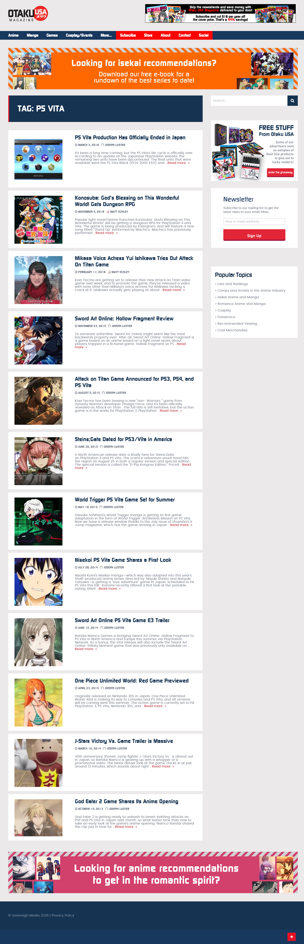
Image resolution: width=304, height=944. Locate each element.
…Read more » (176, 163)
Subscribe (128, 35)
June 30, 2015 (87, 447)
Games (52, 35)
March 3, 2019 (88, 145)
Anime (13, 35)
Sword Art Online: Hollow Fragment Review (124, 318)
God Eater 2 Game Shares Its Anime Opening (126, 801)
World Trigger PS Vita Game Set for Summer (125, 499)
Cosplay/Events (79, 35)
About (165, 35)
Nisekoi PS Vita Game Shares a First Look (123, 560)
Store (148, 35)
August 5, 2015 (88, 393)
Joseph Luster (114, 145)
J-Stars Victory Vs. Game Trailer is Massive (124, 741)
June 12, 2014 (87, 628)
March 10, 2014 (89, 748)
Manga (32, 35)
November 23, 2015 (91, 326)
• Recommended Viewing (236, 323)
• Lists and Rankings (231, 284)
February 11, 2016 (91, 272)
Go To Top (291, 937)
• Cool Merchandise (231, 330)
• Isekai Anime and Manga (237, 297)
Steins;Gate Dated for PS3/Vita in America (123, 439)
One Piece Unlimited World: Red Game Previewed (132, 681)
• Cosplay (223, 310)
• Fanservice (225, 317)
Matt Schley (118, 212)
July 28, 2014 (87, 567)
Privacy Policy (63, 915)
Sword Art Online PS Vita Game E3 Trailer (122, 620)
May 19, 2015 (87, 507)
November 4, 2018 (90, 212)
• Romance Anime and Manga (240, 304)
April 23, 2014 (88, 688)
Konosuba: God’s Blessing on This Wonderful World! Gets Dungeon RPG (127, 201)
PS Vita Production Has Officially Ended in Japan (130, 137)
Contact (185, 35)
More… (106, 35)
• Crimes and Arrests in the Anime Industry (250, 290)
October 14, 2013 (90, 809)
